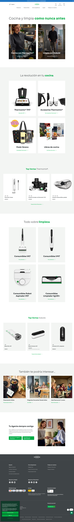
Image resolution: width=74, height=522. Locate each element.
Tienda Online (26, 7)
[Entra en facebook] (32, 482)
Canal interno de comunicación (26, 519)
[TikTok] (36, 482)
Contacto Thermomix (13, 469)
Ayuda (44, 7)
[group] (14, 187)
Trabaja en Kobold (50, 469)
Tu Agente (12, 4)
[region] (10, 511)
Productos (19, 7)
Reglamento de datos (49, 519)
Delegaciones (30, 467)
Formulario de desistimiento (14, 473)
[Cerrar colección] (73, 1)
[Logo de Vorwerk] (37, 4)
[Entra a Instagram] (10, 482)
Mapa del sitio (34, 519)
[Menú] (52, 490)
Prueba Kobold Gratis (32, 471)
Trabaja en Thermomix (51, 467)
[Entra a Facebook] (12, 482)
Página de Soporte (12, 467)
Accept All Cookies (10, 512)
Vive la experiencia (36, 7)
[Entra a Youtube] (15, 482)
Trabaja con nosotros (52, 7)
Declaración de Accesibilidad (41, 519)
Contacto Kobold (12, 471)
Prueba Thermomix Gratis (33, 469)
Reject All (10, 515)
